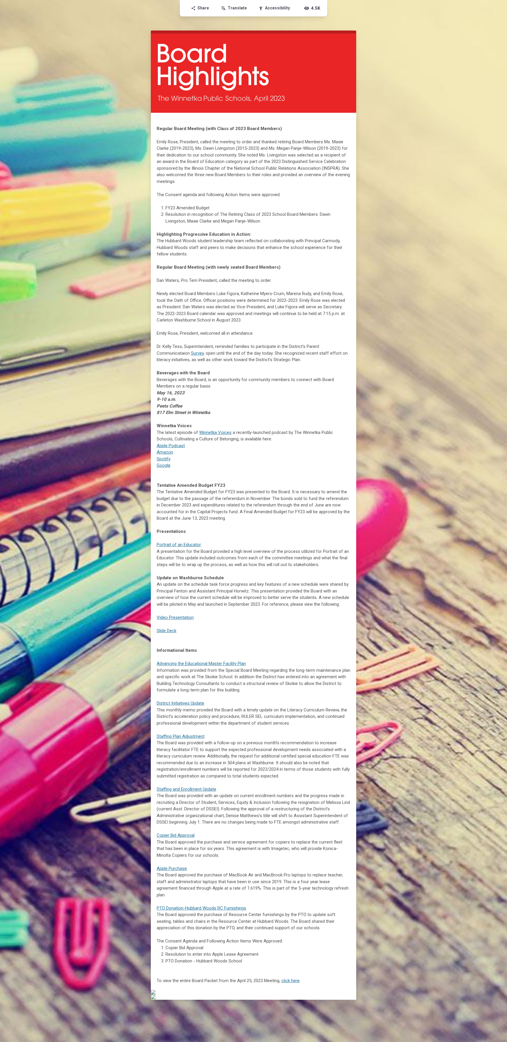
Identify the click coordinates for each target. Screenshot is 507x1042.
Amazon (165, 452)
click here (290, 980)
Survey (197, 353)
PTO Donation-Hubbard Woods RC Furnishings (201, 908)
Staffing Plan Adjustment (181, 736)
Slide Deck (166, 630)
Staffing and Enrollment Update (186, 789)
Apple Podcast (171, 445)
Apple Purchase (172, 868)
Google (163, 465)
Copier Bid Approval (176, 835)
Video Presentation (175, 617)
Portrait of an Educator (179, 544)
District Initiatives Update (180, 703)
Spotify (163, 459)
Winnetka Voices (215, 432)
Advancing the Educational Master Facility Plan (201, 663)
